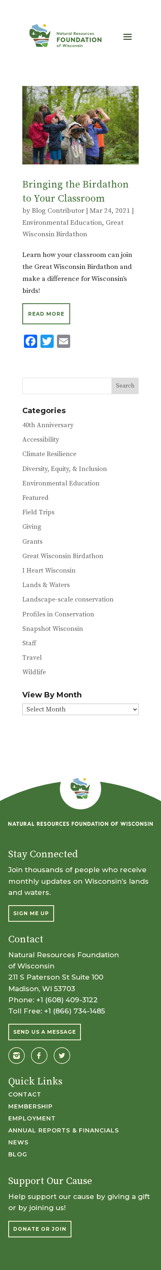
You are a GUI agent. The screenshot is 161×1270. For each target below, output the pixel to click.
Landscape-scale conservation (68, 599)
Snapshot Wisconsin (52, 629)
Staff (29, 643)
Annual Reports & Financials (63, 1130)
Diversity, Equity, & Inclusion (64, 469)
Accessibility (40, 439)
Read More (46, 314)
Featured (35, 498)
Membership (30, 1107)
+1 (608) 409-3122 (67, 1000)
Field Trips (38, 512)
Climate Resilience (49, 454)
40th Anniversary (47, 425)
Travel (32, 658)
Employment (32, 1118)
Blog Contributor (58, 210)
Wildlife (34, 672)
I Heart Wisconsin (49, 570)
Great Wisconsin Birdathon (62, 556)
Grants (32, 541)
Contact (24, 1095)
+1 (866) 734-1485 (74, 1011)
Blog (17, 1154)
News (18, 1142)
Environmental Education (62, 222)
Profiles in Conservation (58, 614)
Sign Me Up (31, 913)
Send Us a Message (44, 1032)
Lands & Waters (46, 585)
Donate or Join (39, 1229)
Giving (31, 527)
